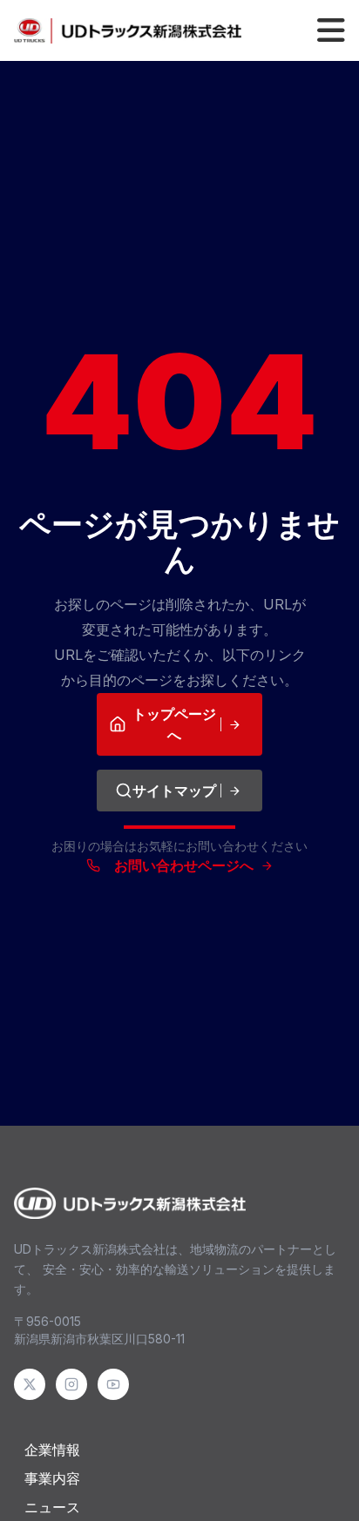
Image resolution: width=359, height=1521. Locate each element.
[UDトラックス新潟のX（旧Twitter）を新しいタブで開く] (29, 1384)
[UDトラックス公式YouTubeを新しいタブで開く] (113, 1384)
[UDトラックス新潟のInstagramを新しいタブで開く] (71, 1384)
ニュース (52, 1508)
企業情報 (52, 1450)
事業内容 (52, 1479)
